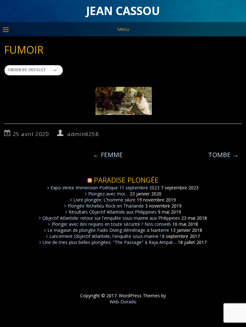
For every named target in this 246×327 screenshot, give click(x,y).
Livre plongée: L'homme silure (104, 200)
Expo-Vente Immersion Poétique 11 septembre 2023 (105, 188)
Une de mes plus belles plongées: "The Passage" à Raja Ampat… (109, 242)
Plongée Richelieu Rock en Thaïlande (106, 206)
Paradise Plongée (126, 180)
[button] (33, 70)
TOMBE (223, 154)
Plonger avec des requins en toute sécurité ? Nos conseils (111, 224)
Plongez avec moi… (108, 194)
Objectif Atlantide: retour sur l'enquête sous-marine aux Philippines (111, 218)
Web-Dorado (123, 302)
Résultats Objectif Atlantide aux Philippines (113, 212)
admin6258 (83, 134)
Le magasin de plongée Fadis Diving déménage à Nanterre (108, 230)
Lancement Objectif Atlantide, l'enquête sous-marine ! (105, 236)
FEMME (108, 154)
